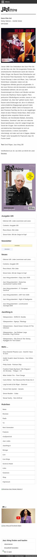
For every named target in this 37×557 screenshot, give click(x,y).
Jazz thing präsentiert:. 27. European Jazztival (15, 289)
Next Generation (8, 427)
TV (3, 423)
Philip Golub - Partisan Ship (12, 364)
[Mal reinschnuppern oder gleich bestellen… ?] (19, 495)
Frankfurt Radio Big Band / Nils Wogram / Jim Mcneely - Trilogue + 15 (17, 370)
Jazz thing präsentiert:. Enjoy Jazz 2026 (16, 277)
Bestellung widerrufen (31, 556)
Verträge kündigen (19, 556)
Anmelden (17, 245)
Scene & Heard (8, 464)
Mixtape (5, 450)
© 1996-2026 (10, 556)
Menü (7, 2)
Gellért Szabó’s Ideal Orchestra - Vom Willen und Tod (18, 359)
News (4, 409)
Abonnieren (8, 544)
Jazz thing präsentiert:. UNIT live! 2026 (16, 295)
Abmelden (7, 249)
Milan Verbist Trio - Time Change (14, 375)
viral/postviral (7, 436)
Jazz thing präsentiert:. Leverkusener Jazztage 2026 (15, 305)
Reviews (4, 153)
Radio (4, 418)
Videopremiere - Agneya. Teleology (14, 321)
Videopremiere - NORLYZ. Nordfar (14, 317)
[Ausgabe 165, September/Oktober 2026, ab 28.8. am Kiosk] (19, 187)
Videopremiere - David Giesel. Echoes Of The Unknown (18, 327)
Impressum (6, 482)
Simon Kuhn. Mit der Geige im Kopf (14, 234)
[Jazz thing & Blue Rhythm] (9, 11)
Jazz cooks (6, 441)
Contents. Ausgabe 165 (10, 225)
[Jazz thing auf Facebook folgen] (19, 531)
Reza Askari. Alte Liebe (10, 230)
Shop (4, 477)
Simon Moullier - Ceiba (10, 393)
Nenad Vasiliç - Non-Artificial (12, 398)
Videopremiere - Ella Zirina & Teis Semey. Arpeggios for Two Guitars (17, 339)
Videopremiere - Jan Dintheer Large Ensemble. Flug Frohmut (15, 333)
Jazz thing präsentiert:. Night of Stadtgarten (17, 299)
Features (6, 432)
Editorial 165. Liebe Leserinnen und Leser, (17, 221)
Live (4, 455)
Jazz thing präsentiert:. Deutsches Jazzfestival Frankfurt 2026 (14, 283)
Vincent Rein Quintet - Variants (13, 389)
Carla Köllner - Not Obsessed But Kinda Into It (18, 380)
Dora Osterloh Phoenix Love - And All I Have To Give (18, 353)
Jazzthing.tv (7, 445)
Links (4, 468)
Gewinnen (6, 473)
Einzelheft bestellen (11, 548)
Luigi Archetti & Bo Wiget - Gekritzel (15, 384)
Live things (6, 459)
